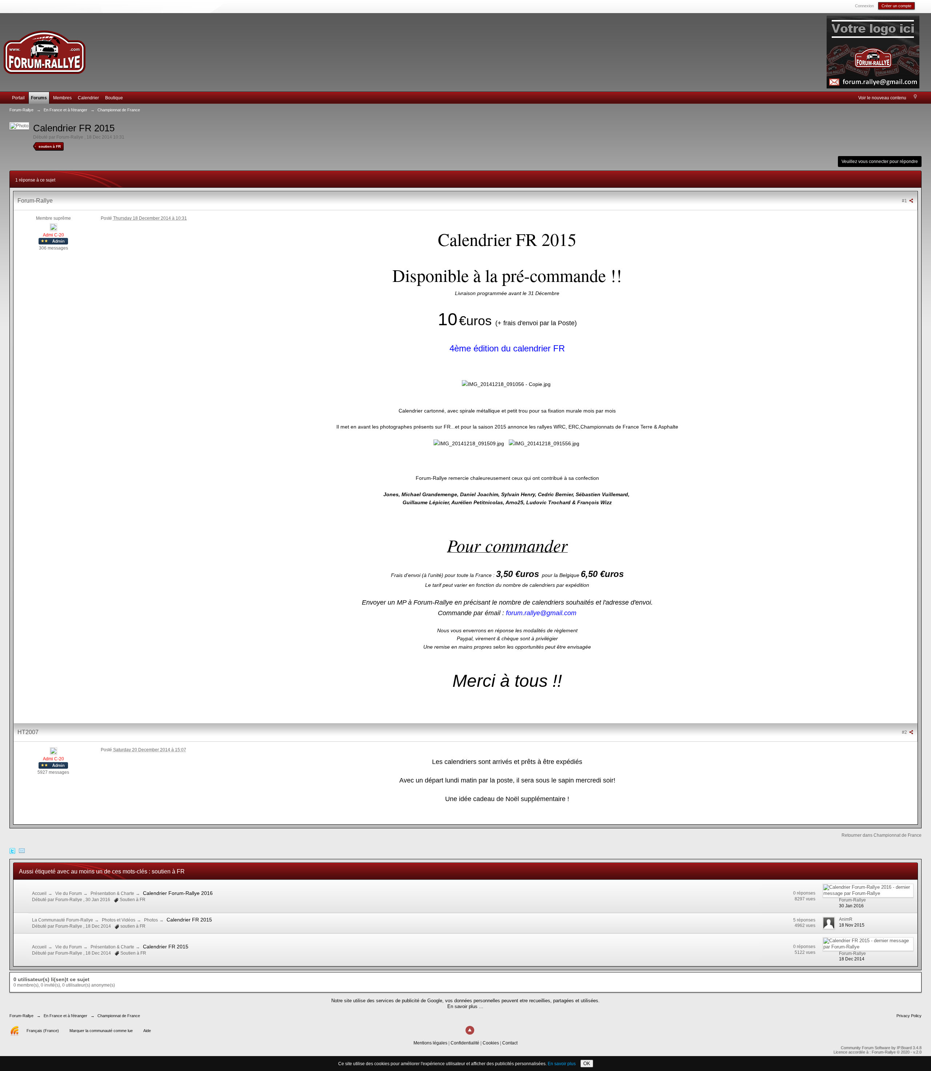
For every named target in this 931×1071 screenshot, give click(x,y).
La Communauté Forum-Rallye (62, 920)
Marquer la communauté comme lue (101, 1030)
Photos (151, 920)
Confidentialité (465, 1043)
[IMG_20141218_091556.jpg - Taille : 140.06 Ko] (544, 443)
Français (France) (43, 1030)
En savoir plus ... (465, 1006)
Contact (510, 1043)
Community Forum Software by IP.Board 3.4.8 (881, 1048)
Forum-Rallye (21, 1016)
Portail (18, 97)
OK (586, 1063)
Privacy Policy (909, 1016)
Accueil (39, 893)
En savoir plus (562, 1063)
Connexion (864, 6)
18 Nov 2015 (851, 925)
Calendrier (88, 97)
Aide (147, 1030)
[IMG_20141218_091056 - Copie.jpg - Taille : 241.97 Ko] (506, 384)
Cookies (491, 1043)
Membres (62, 97)
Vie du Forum (68, 893)
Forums (39, 97)
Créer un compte (896, 6)
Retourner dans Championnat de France (882, 835)
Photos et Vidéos (118, 920)
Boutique (114, 97)
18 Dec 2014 (851, 958)
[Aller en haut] (470, 1030)
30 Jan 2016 (851, 905)
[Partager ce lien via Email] (22, 850)
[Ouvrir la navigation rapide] (915, 97)
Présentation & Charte (112, 893)
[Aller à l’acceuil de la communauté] (44, 49)
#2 (905, 732)
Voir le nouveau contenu (882, 97)
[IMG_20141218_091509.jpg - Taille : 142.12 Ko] (468, 443)
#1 (905, 200)
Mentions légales (430, 1043)
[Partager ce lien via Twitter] (12, 850)
